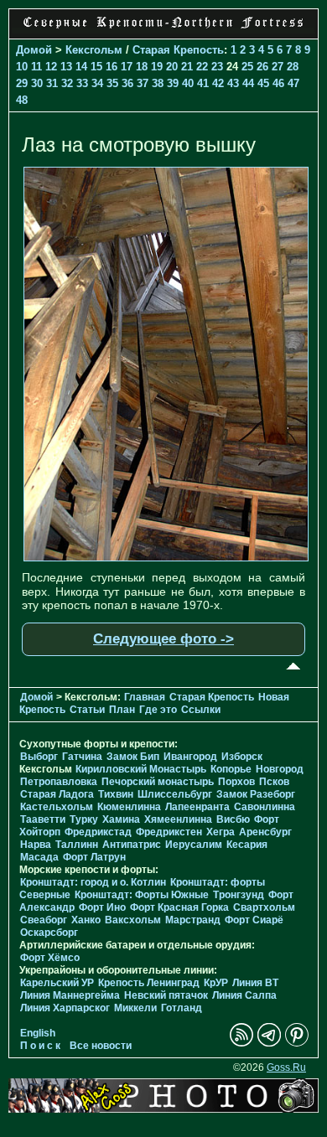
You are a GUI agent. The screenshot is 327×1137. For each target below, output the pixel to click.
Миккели (135, 1008)
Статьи (87, 710)
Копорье (231, 769)
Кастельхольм (56, 807)
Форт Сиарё (254, 920)
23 (217, 66)
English (37, 1033)
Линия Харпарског (65, 1008)
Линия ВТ (255, 983)
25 (247, 66)
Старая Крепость (178, 50)
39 (173, 83)
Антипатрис (131, 844)
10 (22, 66)
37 (142, 83)
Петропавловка (58, 782)
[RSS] (241, 1043)
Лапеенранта (197, 807)
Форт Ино (102, 907)
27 (277, 66)
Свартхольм (264, 907)
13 (66, 66)
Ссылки (201, 710)
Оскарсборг (49, 932)
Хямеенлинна (178, 819)
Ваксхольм (133, 920)
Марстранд (193, 920)
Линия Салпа (244, 995)
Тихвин (115, 794)
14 (81, 66)
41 (203, 83)
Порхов (236, 782)
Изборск (241, 756)
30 (37, 83)
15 (96, 66)
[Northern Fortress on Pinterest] (297, 1043)
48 (22, 100)
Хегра (220, 832)
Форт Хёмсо (50, 958)
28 (292, 66)
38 (158, 83)
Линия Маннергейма (70, 995)
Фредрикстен (169, 832)
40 (188, 83)
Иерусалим (193, 844)
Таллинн (76, 844)
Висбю (233, 819)
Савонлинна (264, 807)
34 (97, 83)
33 (82, 83)
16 (111, 66)
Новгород (280, 769)
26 (262, 66)
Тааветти (42, 819)
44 (248, 83)
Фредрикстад (98, 832)
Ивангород (190, 756)
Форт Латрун (94, 857)
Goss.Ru (286, 1067)
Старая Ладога (57, 794)
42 (218, 83)
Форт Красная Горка (179, 907)
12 (51, 66)
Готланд (181, 1008)
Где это (158, 710)
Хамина (121, 819)
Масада (39, 857)
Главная (144, 697)
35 (112, 83)
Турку (84, 819)
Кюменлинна (129, 807)
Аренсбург (265, 832)
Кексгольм (93, 50)
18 (142, 66)
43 (233, 83)
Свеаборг (43, 920)
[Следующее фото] (166, 557)
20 (172, 66)
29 (22, 83)
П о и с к (40, 1046)
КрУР (216, 983)
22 (202, 66)
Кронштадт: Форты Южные (142, 895)
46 (278, 83)
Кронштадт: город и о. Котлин (93, 882)
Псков (274, 782)
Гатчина (82, 756)
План (122, 710)
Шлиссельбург (175, 794)
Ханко (86, 920)
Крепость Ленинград (149, 983)
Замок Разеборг (255, 794)
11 (36, 66)
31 (52, 83)
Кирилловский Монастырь (140, 769)
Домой (34, 50)
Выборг (39, 756)
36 (127, 83)
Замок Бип (132, 756)
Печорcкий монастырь (157, 782)
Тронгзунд (238, 895)
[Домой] (163, 29)
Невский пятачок (166, 995)
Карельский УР (57, 983)
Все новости (101, 1046)
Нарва (35, 844)
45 (263, 83)
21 (187, 66)
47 (293, 83)
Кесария (246, 844)
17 (126, 66)
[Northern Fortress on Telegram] (269, 1043)
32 (67, 83)
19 (157, 66)
